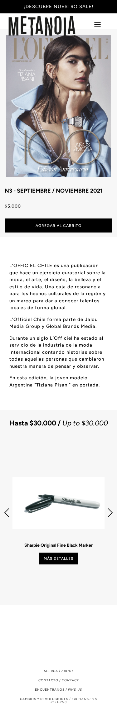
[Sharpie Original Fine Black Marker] (58, 503)
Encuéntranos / (58, 690)
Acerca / (59, 671)
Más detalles (58, 558)
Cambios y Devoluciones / (58, 700)
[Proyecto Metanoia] (48, 26)
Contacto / (58, 680)
